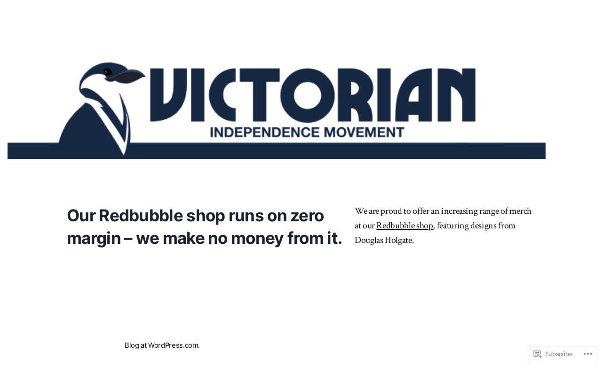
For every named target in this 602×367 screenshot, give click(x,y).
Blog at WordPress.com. (162, 345)
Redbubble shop (162, 215)
